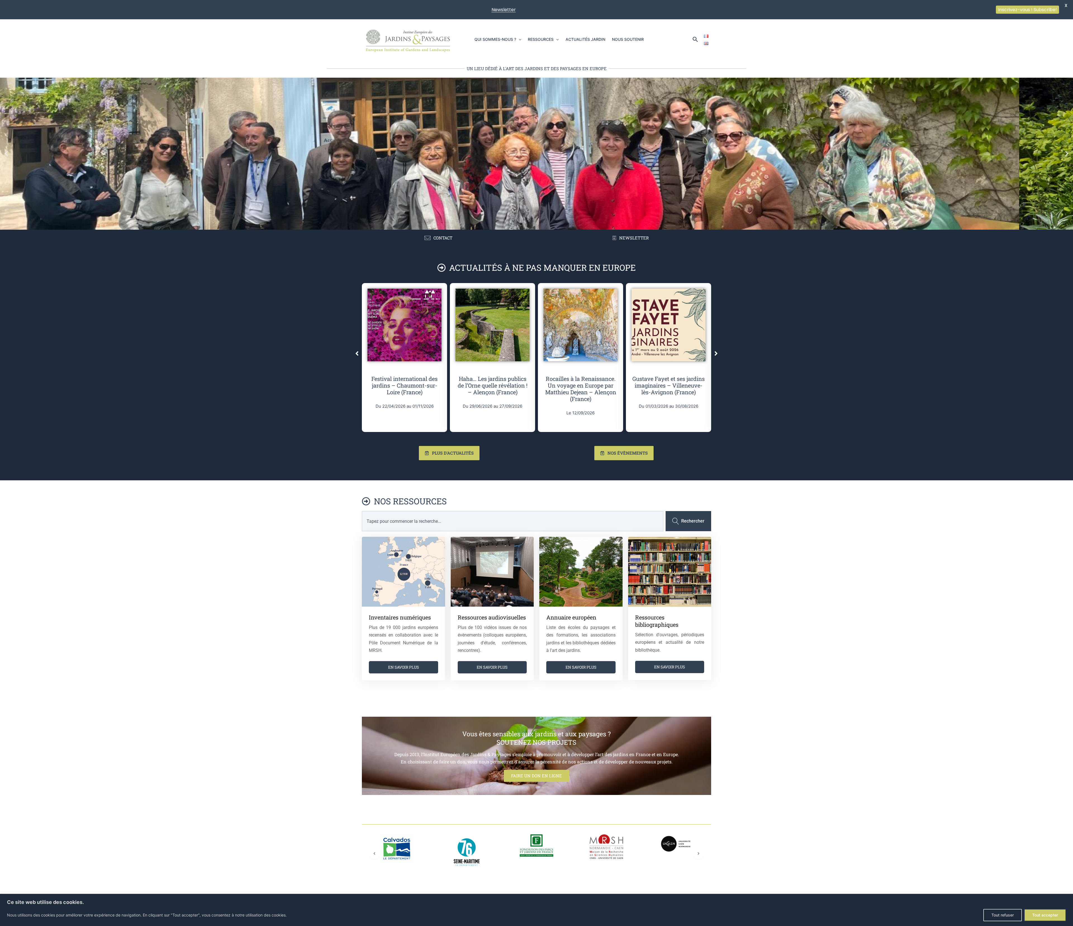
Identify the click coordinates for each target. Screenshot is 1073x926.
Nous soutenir (628, 39)
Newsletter (504, 9)
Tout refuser (1002, 915)
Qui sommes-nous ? (495, 39)
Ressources (541, 39)
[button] (518, 39)
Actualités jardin (585, 39)
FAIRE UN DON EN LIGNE (536, 775)
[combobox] (512, 521)
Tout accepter (1045, 915)
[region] (536, 910)
